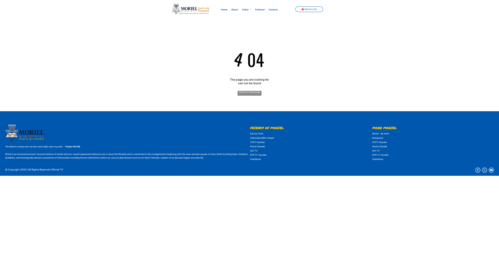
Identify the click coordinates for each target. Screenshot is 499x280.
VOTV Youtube (257, 142)
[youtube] (491, 170)
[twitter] (484, 170)
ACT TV (254, 150)
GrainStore (255, 159)
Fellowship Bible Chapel (262, 138)
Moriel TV (57, 169)
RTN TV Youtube (258, 155)
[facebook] (477, 170)
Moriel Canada (257, 146)
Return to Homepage (249, 92)
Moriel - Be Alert (380, 133)
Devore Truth (256, 133)
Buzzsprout (377, 138)
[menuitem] (224, 10)
